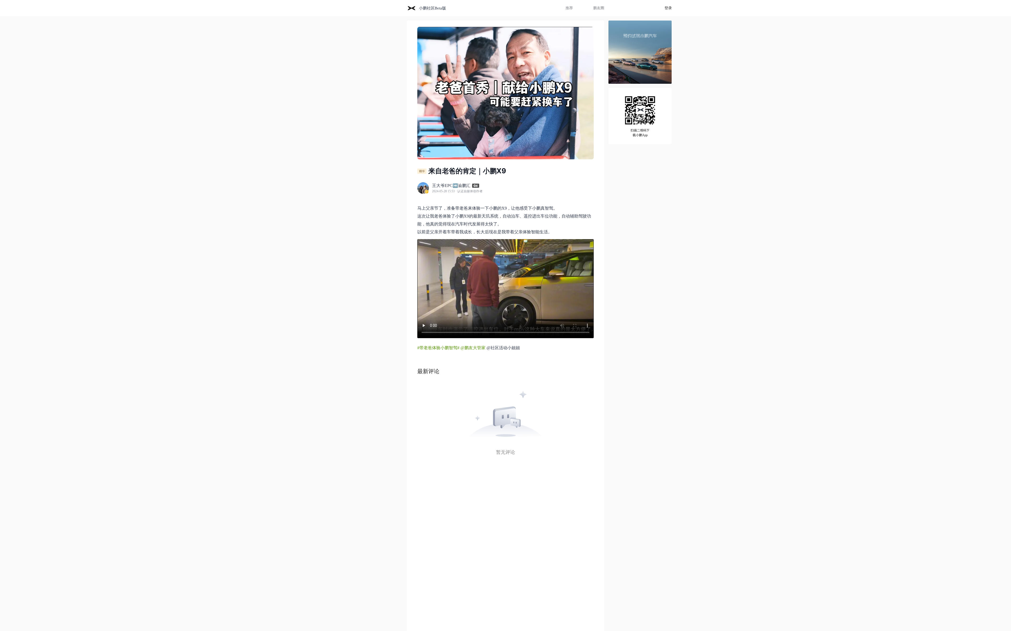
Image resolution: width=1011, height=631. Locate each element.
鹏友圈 (598, 8)
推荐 (569, 8)
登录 (668, 8)
